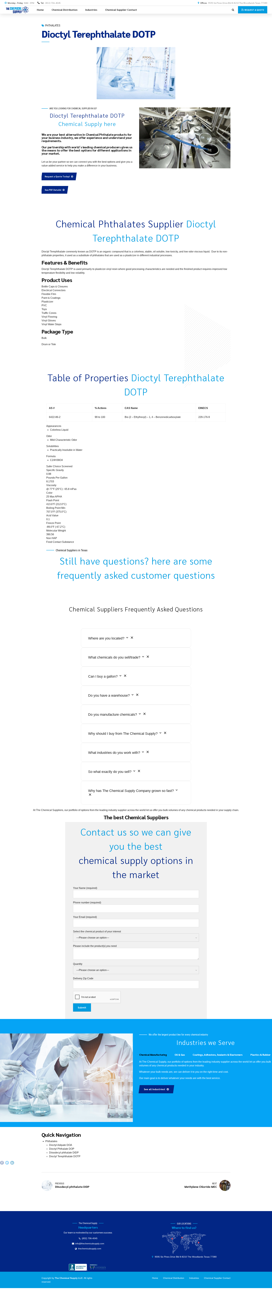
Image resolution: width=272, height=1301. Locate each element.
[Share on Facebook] (2, 1163)
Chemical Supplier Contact (121, 9)
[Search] (233, 10)
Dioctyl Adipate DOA (60, 1145)
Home (40, 9)
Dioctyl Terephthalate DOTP (64, 1156)
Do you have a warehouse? (109, 695)
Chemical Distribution (64, 9)
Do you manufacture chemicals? (113, 714)
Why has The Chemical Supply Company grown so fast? (131, 791)
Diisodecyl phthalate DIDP (64, 1152)
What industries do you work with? (114, 753)
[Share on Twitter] (7, 1163)
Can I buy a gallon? (103, 676)
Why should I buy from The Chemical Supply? (123, 734)
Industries (91, 9)
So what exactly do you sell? (110, 772)
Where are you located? (106, 638)
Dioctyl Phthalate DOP (61, 1148)
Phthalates (52, 25)
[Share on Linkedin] (12, 1163)
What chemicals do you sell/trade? (114, 657)
